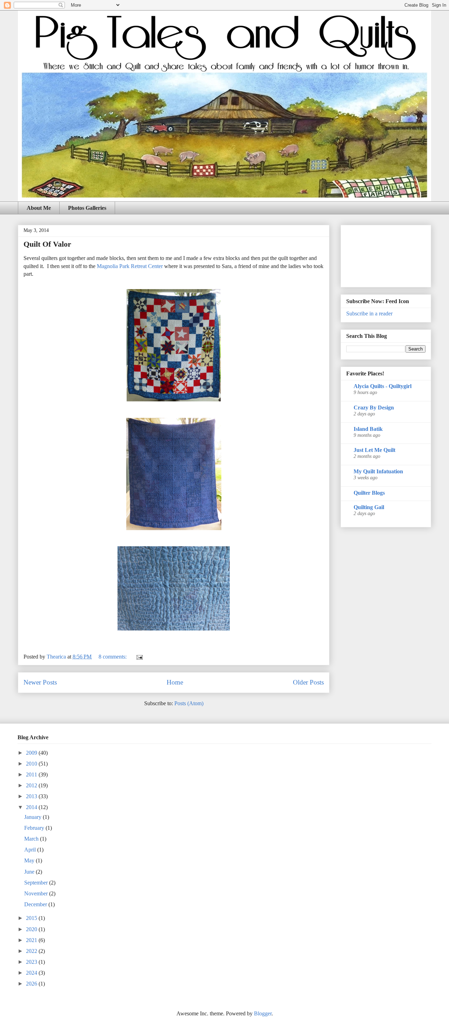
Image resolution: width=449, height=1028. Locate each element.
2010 (32, 764)
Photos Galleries (87, 208)
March (32, 839)
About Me (39, 208)
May (30, 860)
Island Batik (368, 429)
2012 (32, 785)
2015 (32, 918)
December (36, 904)
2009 (32, 753)
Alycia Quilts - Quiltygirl (382, 386)
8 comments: (113, 657)
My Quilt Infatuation (378, 471)
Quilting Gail (369, 507)
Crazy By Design (374, 407)
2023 (32, 962)
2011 (32, 774)
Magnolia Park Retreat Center (130, 266)
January (33, 817)
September (36, 883)
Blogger (263, 1013)
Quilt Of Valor (47, 244)
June (30, 872)
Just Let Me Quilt (374, 450)
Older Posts (308, 682)
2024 (32, 973)
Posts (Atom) (188, 703)
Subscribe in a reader (369, 313)
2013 (32, 796)
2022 (32, 951)
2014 (32, 807)
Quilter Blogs (369, 493)
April (30, 850)
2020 (32, 929)
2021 (32, 940)
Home (175, 682)
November (36, 893)
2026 (32, 984)
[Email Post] (139, 657)
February (35, 828)
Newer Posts (40, 682)
